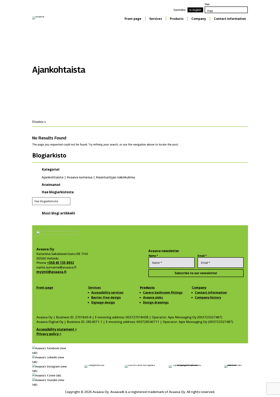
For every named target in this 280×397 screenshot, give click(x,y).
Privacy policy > (48, 334)
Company (198, 19)
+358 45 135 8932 (60, 262)
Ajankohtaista (52, 177)
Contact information (230, 19)
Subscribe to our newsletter (196, 273)
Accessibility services (107, 292)
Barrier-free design (106, 297)
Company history (208, 297)
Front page (133, 19)
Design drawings (156, 302)
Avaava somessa (79, 177)
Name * (153, 255)
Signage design (103, 302)
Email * (202, 255)
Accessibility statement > (56, 329)
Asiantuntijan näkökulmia (115, 177)
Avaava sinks (153, 297)
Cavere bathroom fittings (162, 292)
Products (176, 19)
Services (155, 19)
